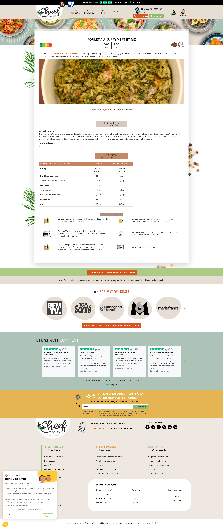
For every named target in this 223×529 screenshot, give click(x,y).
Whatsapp (158, 16)
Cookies (140, 523)
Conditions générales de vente (109, 523)
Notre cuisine (101, 502)
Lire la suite (84, 368)
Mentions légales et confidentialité (79, 523)
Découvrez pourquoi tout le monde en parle (111, 325)
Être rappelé (142, 16)
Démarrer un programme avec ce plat (112, 272)
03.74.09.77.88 (151, 9)
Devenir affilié (152, 523)
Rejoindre (100, 428)
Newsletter (129, 523)
